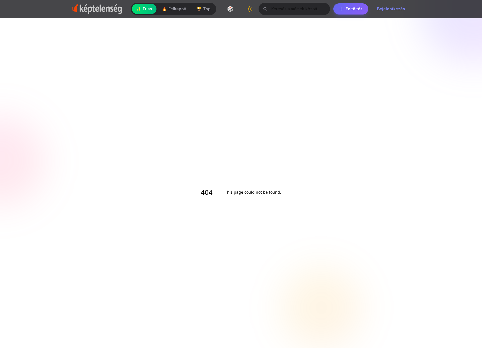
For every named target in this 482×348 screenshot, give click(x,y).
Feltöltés (354, 8)
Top (204, 8)
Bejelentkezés (391, 8)
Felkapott (174, 8)
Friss (144, 8)
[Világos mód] (249, 9)
